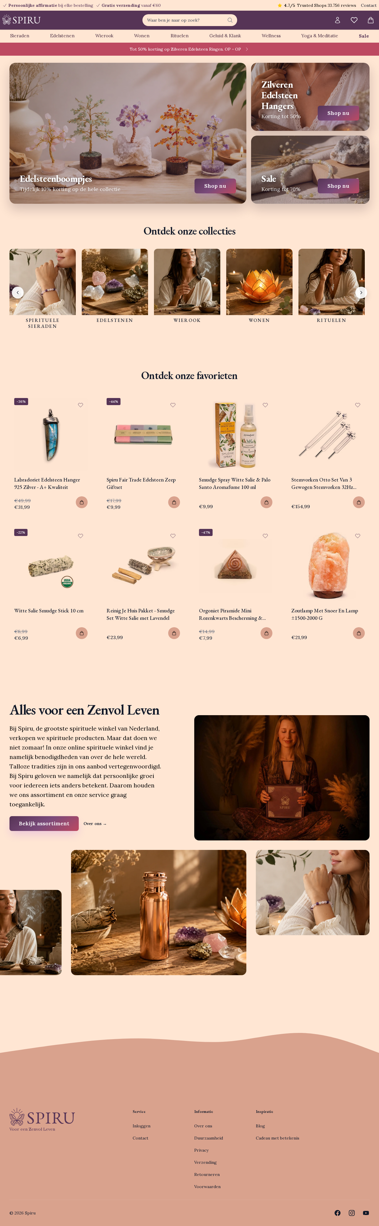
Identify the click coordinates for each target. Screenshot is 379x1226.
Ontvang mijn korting (228, 637)
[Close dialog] (297, 546)
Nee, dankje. (228, 655)
